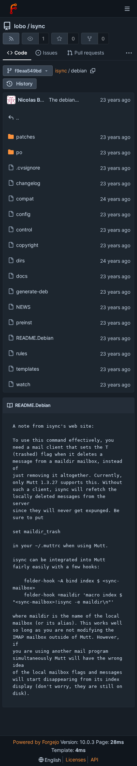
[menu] (50, 760)
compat (25, 199)
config (23, 214)
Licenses (76, 759)
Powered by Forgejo (36, 742)
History (24, 84)
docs (21, 276)
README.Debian (34, 338)
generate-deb (32, 291)
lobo (20, 26)
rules (21, 353)
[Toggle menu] (127, 8)
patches (25, 137)
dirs (20, 260)
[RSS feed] (11, 38)
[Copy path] (93, 71)
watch (23, 384)
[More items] (129, 53)
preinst (24, 322)
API (94, 759)
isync (38, 26)
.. (17, 118)
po (19, 152)
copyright (27, 245)
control (24, 229)
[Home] (13, 8)
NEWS (23, 307)
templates (27, 369)
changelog (28, 183)
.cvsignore (28, 168)
